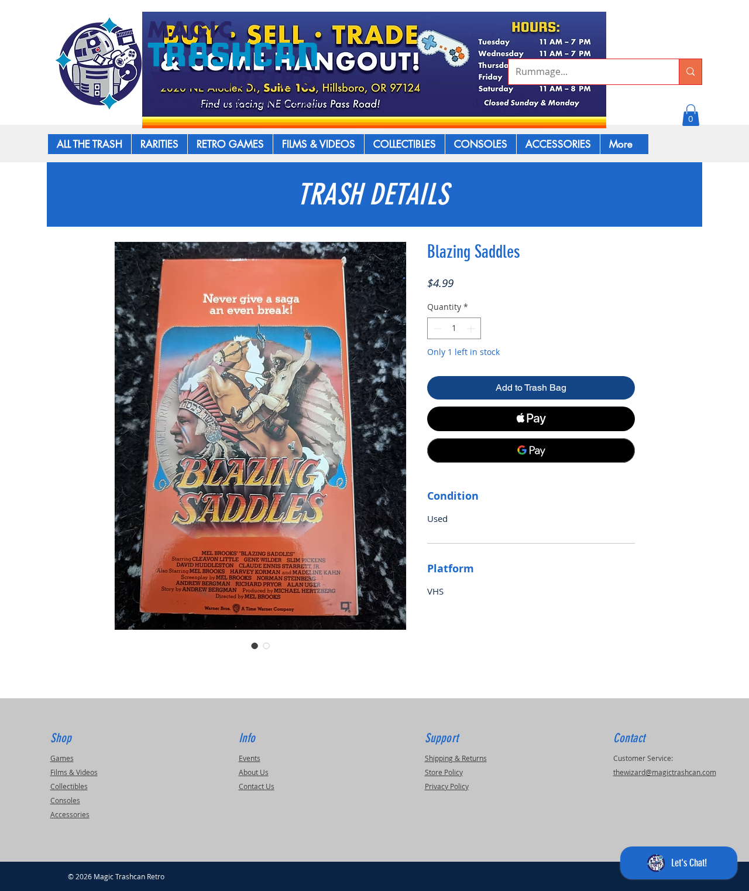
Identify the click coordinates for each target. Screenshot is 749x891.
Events (249, 758)
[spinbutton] (454, 328)
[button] (691, 115)
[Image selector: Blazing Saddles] (254, 645)
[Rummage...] (690, 71)
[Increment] (472, 328)
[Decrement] (436, 328)
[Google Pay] (531, 450)
